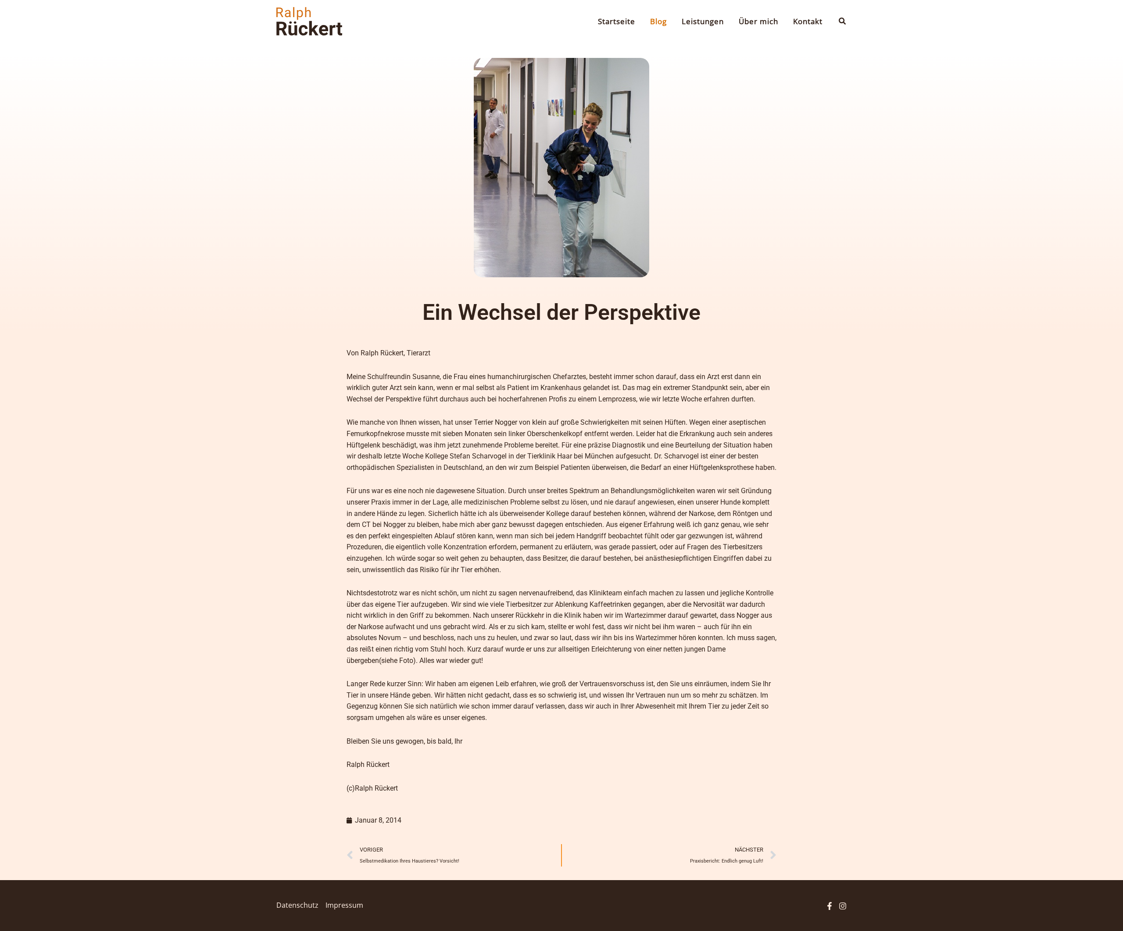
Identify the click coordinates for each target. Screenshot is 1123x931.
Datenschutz (297, 905)
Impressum (344, 905)
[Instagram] (843, 906)
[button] (843, 21)
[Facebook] (829, 906)
